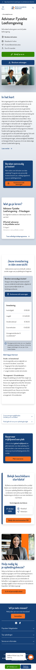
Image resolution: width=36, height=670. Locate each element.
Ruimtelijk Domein (8, 14)
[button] (31, 657)
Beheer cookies (28, 654)
